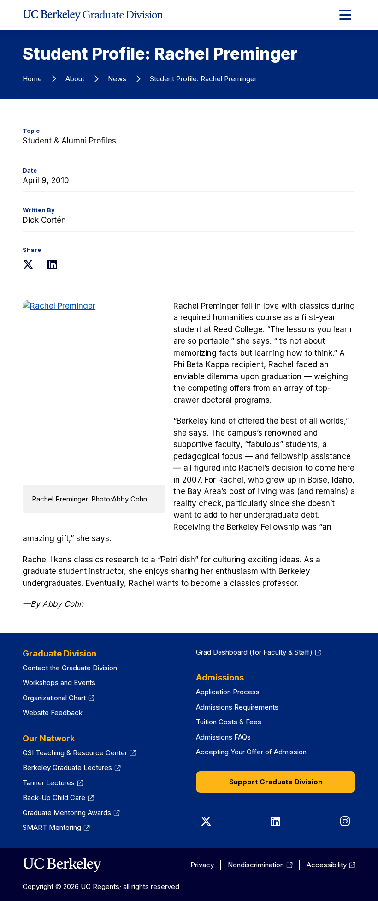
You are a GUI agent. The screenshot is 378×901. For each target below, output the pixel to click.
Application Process (228, 691)
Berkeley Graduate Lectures (72, 767)
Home (32, 78)
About (74, 78)
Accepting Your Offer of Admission (251, 751)
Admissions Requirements (237, 707)
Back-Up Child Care (58, 797)
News (117, 78)
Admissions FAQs (223, 737)
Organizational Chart (58, 697)
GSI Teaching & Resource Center (79, 752)
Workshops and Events (59, 682)
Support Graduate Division (275, 781)
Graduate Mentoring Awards (71, 812)
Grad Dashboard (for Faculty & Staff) (258, 652)
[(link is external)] (62, 865)
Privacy (202, 864)
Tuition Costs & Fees (228, 721)
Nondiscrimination (260, 864)
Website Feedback (53, 712)
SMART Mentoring (56, 827)
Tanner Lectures (53, 782)
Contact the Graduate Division (70, 667)
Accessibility (331, 864)
